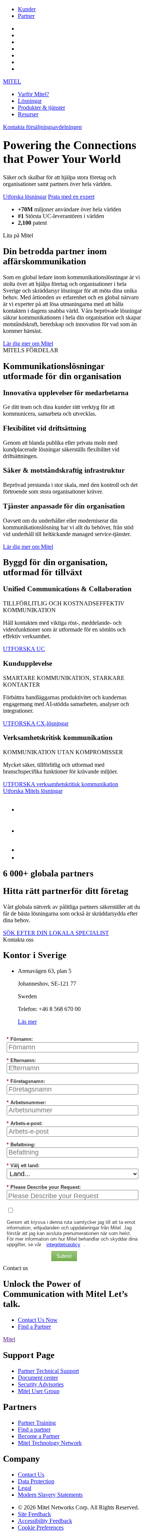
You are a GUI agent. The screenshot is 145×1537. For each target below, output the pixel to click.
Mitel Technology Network (50, 1443)
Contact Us (31, 1474)
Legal (24, 1488)
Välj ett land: (23, 1165)
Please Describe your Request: (44, 1187)
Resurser (28, 114)
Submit (64, 1256)
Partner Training (37, 1423)
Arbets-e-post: (24, 1123)
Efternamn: (21, 1060)
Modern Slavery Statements (50, 1495)
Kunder (27, 9)
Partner (26, 16)
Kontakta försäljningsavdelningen (42, 127)
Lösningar (30, 101)
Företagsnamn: (26, 1081)
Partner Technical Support (48, 1371)
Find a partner (34, 1429)
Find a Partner (34, 1326)
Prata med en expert (71, 196)
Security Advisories (41, 1384)
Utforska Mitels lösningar (32, 791)
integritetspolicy (63, 1244)
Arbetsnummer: (26, 1102)
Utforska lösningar (24, 196)
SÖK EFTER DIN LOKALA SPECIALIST (56, 933)
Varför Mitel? (33, 94)
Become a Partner (38, 1436)
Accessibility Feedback (45, 1521)
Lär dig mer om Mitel (28, 343)
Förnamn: (20, 1039)
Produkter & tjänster (41, 107)
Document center (38, 1377)
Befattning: (21, 1144)
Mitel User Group (38, 1391)
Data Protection (36, 1481)
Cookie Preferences (41, 1527)
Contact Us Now (38, 1320)
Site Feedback (34, 1514)
